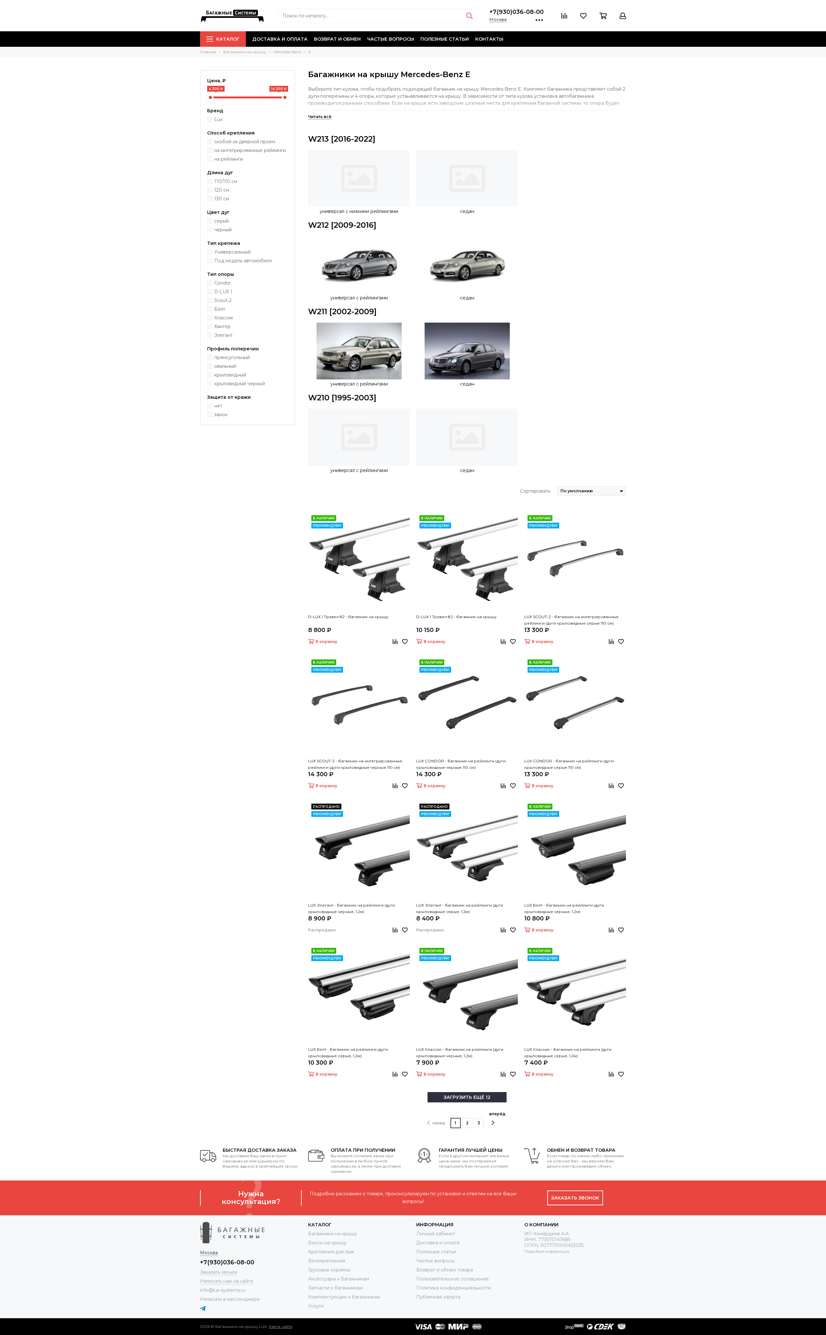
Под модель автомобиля (243, 261)
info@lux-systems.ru (223, 1290)
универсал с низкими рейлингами (359, 211)
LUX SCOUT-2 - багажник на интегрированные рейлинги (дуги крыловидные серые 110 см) (571, 620)
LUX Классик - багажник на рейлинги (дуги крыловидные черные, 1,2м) (459, 1052)
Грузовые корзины (329, 1270)
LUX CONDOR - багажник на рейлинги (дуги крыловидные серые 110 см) (569, 764)
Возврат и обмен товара (444, 1270)
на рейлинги (228, 159)
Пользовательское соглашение (452, 1279)
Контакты (489, 39)
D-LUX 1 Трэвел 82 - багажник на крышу (348, 616)
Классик (223, 318)
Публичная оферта (438, 1297)
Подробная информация (546, 1251)
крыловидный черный (239, 383)
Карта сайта (280, 1326)
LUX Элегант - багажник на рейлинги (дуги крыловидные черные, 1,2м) (351, 908)
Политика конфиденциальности (453, 1288)
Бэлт (219, 309)
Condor (222, 283)
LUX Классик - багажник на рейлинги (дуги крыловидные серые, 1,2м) (567, 1052)
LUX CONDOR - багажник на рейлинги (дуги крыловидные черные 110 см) (461, 764)
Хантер (222, 326)
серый (221, 221)
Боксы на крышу (327, 1243)
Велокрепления (326, 1261)
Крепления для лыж (331, 1252)
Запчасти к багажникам (335, 1288)
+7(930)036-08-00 (516, 11)
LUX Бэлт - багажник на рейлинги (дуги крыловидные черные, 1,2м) (564, 908)
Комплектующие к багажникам (344, 1297)
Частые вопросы (390, 39)
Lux (218, 119)
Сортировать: (535, 491)
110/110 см (225, 181)
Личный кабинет (435, 1234)
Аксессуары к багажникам (338, 1279)
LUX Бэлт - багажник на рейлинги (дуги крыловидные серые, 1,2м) (348, 1052)
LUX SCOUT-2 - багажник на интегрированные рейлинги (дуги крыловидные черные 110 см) (355, 764)
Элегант (223, 335)
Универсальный (232, 252)
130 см (221, 199)
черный (223, 230)
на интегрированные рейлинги (250, 150)
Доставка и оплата (279, 39)
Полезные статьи (444, 39)
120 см (221, 190)
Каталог (227, 39)
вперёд (497, 1113)
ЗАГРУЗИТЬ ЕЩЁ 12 (467, 1097)
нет (218, 406)
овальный (225, 366)
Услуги (316, 1306)
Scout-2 (223, 300)
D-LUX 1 (223, 292)
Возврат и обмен (337, 39)
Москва (498, 19)
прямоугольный (232, 357)
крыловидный (230, 375)
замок (221, 414)
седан (467, 211)
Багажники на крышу (332, 1234)
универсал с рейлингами (359, 298)
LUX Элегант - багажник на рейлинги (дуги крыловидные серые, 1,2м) (459, 908)
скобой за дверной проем (244, 142)
